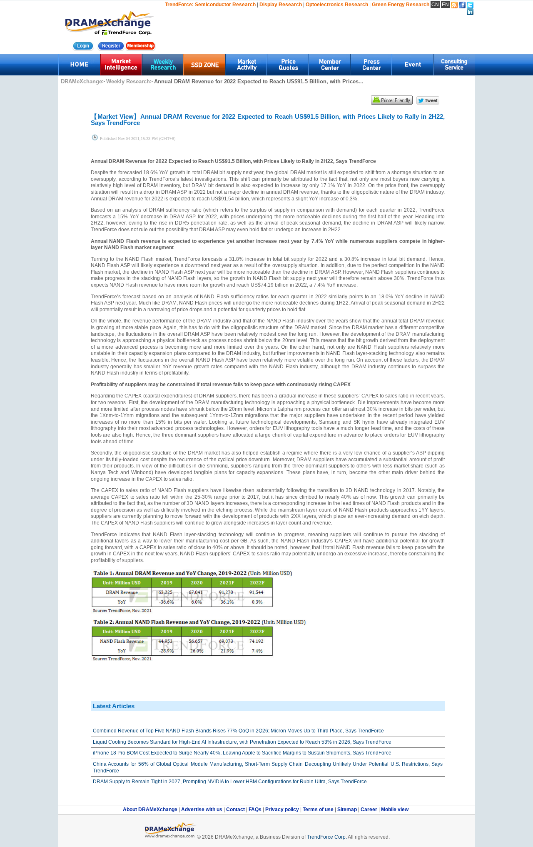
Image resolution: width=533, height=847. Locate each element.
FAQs (256, 809)
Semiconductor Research (225, 4)
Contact (236, 809)
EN (445, 4)
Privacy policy (282, 809)
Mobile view (394, 809)
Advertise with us (202, 809)
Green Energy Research (400, 4)
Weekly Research (128, 81)
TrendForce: (179, 4)
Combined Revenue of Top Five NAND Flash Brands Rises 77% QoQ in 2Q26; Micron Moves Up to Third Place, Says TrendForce (238, 731)
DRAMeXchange (81, 81)
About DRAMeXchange (151, 809)
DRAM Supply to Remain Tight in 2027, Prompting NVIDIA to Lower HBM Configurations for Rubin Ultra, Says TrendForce (230, 782)
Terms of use (319, 809)
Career (369, 809)
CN (435, 4)
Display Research (280, 4)
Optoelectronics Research (337, 4)
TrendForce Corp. (327, 837)
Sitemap (347, 809)
